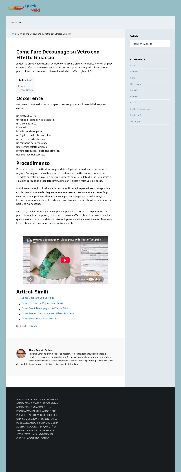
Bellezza (134, 71)
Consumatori (136, 84)
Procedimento (26, 89)
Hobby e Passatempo (140, 109)
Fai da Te (33, 326)
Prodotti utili (135, 115)
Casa (132, 77)
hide (29, 80)
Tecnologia (135, 121)
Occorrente (24, 86)
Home (13, 33)
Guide (133, 102)
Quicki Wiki (27, 8)
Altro (132, 65)
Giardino (134, 96)
